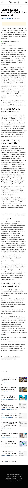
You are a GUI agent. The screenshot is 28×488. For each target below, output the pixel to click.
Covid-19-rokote (15, 356)
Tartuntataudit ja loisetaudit (15, 6)
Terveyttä (14, 2)
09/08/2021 (15, 409)
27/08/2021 (15, 399)
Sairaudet (7, 6)
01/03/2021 (17, 18)
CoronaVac (7, 356)
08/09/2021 (15, 391)
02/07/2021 (15, 417)
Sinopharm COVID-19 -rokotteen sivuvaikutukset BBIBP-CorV (8, 443)
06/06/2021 (15, 437)
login (6, 461)
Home (2, 6)
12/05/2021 (15, 455)
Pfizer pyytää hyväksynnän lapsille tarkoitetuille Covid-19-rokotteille (9, 379)
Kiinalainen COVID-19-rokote (8, 359)
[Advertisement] (14, 24)
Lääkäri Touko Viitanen (7, 18)
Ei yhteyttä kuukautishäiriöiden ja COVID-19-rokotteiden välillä (9, 405)
